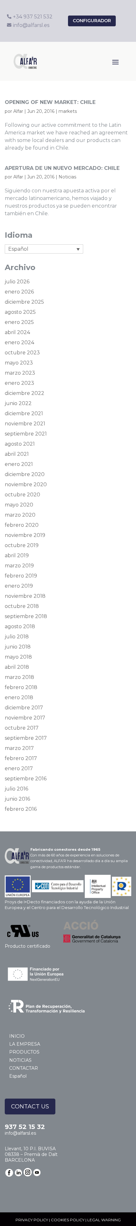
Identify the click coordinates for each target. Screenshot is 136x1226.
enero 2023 (19, 383)
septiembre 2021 (26, 434)
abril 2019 (17, 555)
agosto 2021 (20, 444)
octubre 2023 (22, 353)
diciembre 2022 (24, 393)
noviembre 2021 (25, 424)
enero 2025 (19, 322)
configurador (92, 20)
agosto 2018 (20, 626)
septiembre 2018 (26, 616)
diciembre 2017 (24, 708)
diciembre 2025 (24, 302)
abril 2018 (17, 667)
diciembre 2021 (24, 413)
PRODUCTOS (24, 1052)
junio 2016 (17, 799)
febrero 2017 (21, 758)
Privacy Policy (31, 1219)
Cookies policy (67, 1219)
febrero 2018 (21, 687)
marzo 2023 (20, 373)
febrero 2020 (22, 525)
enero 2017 (19, 768)
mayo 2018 (18, 657)
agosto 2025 (20, 312)
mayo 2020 (19, 505)
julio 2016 (16, 789)
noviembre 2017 (25, 718)
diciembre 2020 (25, 474)
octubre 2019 (22, 545)
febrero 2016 (21, 809)
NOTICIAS (20, 1060)
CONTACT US (30, 1106)
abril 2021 (17, 454)
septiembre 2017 (26, 738)
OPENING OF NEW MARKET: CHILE (50, 102)
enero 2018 (19, 697)
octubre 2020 (22, 495)
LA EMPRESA (24, 1044)
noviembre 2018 (25, 596)
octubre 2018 (22, 606)
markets (68, 111)
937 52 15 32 (25, 1127)
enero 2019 (19, 586)
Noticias (67, 177)
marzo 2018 (19, 677)
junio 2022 (18, 403)
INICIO (17, 1036)
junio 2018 (18, 647)
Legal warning (104, 1219)
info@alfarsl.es (20, 1133)
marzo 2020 (20, 515)
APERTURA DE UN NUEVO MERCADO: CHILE (62, 168)
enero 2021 (19, 464)
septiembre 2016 (25, 779)
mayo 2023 (19, 363)
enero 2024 (19, 342)
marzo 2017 (19, 748)
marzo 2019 (19, 566)
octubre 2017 (22, 728)
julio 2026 (17, 282)
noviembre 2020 (26, 484)
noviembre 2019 (25, 535)
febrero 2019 (21, 576)
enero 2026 (19, 292)
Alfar (18, 111)
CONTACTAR (23, 1068)
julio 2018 (17, 637)
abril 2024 (17, 332)
